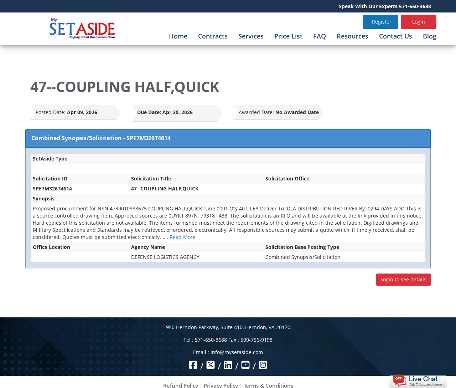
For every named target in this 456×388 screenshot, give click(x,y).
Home (178, 36)
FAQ (319, 36)
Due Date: (149, 112)
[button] (418, 380)
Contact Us (395, 36)
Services (251, 36)
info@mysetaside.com (237, 352)
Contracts (213, 36)
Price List (288, 36)
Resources (352, 36)
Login (418, 21)
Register (382, 21)
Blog (429, 36)
